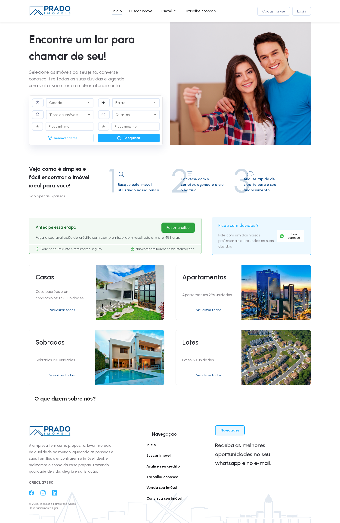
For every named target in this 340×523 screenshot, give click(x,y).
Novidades (230, 430)
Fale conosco (294, 235)
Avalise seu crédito (163, 466)
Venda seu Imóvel (161, 487)
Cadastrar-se (273, 11)
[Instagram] (43, 494)
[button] (50, 11)
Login (301, 11)
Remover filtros (65, 138)
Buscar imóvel (141, 11)
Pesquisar (132, 138)
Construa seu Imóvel (164, 498)
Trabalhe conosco (200, 11)
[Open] (88, 102)
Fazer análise (178, 227)
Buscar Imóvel (158, 455)
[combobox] (66, 102)
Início (117, 11)
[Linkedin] (54, 494)
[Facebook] (31, 494)
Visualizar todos (62, 310)
